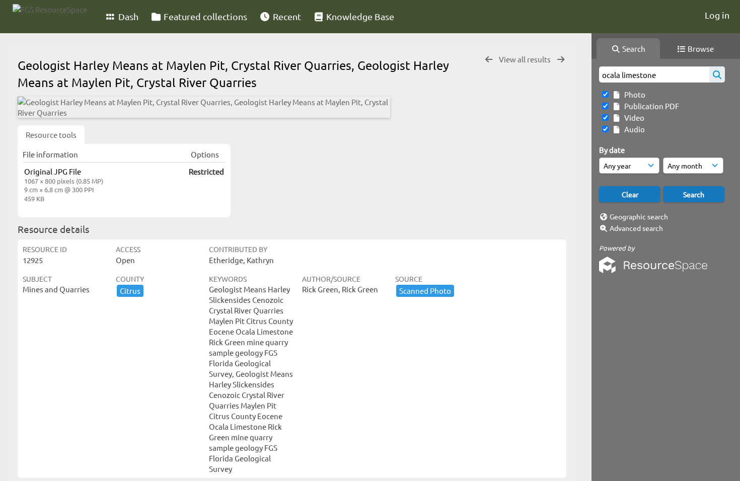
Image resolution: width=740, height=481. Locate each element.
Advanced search (636, 227)
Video (632, 117)
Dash (127, 16)
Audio (633, 129)
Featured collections (204, 16)
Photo (633, 94)
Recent (286, 16)
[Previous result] (488, 59)
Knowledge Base (359, 16)
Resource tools (51, 134)
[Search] (717, 74)
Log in (717, 15)
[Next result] (560, 59)
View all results (525, 59)
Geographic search (639, 216)
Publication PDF (650, 106)
